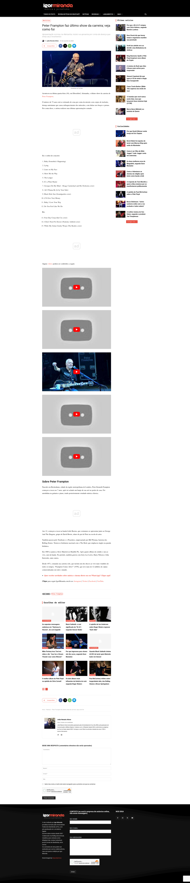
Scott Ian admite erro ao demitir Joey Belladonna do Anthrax (136, 48)
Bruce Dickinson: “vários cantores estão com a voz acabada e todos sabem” (136, 204)
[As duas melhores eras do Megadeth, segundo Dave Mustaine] (120, 163)
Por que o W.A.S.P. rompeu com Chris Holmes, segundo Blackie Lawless (137, 27)
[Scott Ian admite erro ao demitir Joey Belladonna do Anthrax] (120, 48)
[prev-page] (43, 689)
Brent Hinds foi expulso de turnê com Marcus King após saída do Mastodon (137, 143)
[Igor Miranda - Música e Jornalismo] (58, 7)
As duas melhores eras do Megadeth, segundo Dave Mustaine (136, 163)
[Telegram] (74, 46)
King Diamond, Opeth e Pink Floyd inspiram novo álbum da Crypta (136, 58)
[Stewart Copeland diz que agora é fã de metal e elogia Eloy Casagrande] (120, 78)
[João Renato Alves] (43, 41)
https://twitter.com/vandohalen (65, 722)
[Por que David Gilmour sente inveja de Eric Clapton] (120, 133)
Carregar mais (131, 119)
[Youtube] (132, 818)
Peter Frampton (47, 96)
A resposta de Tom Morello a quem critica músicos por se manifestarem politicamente (137, 184)
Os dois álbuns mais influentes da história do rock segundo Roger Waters (76, 681)
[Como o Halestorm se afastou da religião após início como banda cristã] (120, 174)
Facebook (92, 581)
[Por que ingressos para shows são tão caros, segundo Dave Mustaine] (76, 641)
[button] (145, 14)
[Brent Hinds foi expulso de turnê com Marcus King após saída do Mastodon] (120, 143)
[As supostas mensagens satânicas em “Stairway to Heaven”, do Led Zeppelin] (53, 614)
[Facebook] (61, 46)
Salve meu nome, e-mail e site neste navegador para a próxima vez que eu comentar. (70, 784)
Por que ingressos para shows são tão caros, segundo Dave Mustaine (76, 654)
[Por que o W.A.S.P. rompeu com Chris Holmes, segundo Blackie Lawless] (120, 27)
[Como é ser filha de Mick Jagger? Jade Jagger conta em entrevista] (120, 153)
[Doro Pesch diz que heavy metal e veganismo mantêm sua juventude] (120, 37)
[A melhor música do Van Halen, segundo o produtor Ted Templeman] (120, 214)
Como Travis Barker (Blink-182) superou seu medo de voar (136, 89)
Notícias (46, 20)
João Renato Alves (53, 41)
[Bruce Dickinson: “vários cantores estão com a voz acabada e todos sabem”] (120, 204)
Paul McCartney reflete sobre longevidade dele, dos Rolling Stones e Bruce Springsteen (99, 681)
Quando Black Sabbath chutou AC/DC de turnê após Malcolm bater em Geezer (100, 654)
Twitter (84, 581)
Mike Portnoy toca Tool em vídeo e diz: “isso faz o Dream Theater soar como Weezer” (52, 654)
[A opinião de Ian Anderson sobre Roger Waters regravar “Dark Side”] (100, 614)
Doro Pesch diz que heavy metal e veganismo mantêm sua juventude (137, 37)
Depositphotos (56, 858)
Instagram (77, 581)
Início (43, 709)
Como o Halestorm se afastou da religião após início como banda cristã (135, 174)
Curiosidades (46, 621)
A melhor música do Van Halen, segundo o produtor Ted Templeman (136, 214)
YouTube (100, 581)
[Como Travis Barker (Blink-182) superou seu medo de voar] (120, 88)
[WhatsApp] (70, 46)
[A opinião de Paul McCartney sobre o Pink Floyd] (120, 194)
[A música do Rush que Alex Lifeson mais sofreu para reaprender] (120, 68)
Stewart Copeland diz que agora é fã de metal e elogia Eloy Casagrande (137, 78)
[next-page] (46, 689)
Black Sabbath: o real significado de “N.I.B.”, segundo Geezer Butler (74, 627)
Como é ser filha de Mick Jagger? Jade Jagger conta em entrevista (136, 153)
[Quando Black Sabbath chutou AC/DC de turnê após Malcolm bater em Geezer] (100, 641)
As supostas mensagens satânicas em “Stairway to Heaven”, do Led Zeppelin (51, 627)
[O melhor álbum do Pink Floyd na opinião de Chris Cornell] (53, 668)
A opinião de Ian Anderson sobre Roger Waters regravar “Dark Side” (99, 627)
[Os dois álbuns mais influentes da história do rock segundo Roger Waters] (76, 668)
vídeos (50, 263)
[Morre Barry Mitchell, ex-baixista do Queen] (120, 111)
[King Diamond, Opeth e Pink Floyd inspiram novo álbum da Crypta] (120, 58)
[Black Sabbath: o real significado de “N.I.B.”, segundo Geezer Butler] (76, 614)
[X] (65, 46)
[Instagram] (61, 734)
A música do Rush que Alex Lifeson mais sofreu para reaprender (136, 68)
